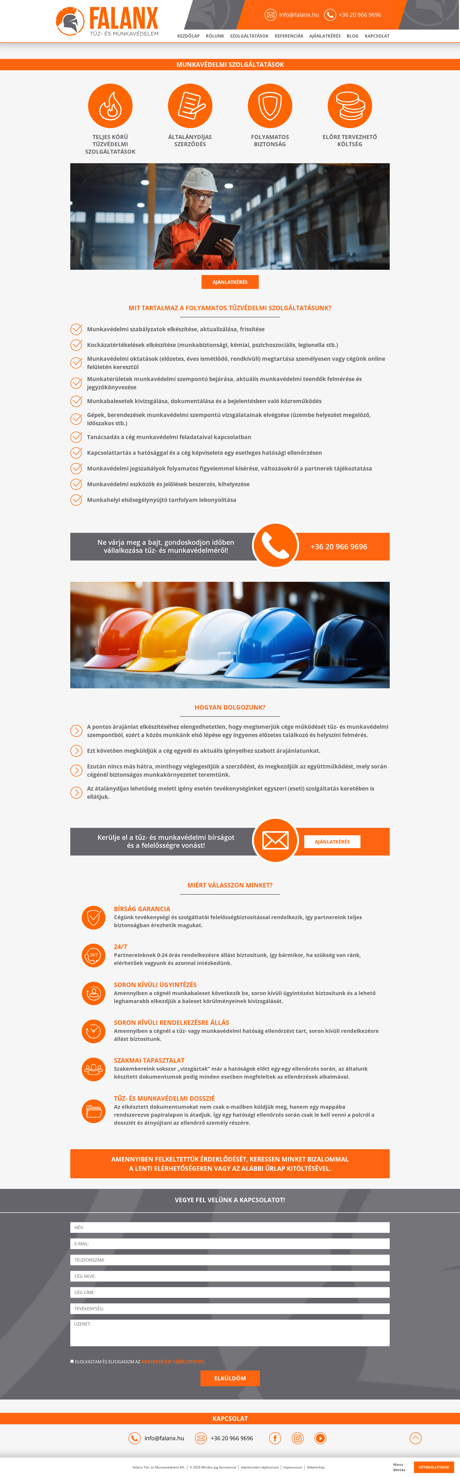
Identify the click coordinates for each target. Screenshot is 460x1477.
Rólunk (215, 36)
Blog (353, 36)
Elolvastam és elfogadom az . (140, 1362)
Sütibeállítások (434, 1467)
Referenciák (289, 36)
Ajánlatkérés (325, 36)
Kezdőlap (188, 36)
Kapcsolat (377, 36)
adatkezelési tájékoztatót (172, 1362)
